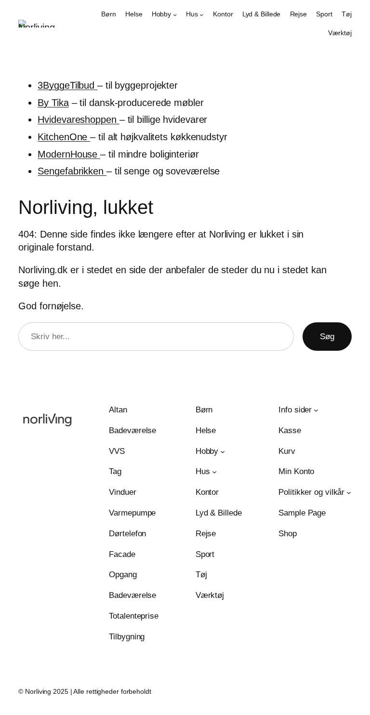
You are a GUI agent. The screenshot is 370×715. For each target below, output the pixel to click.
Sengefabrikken (72, 171)
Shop (287, 533)
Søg (327, 336)
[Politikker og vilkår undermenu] (348, 492)
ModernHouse (69, 154)
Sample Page (302, 512)
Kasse (289, 430)
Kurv (286, 451)
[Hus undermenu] (201, 14)
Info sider (295, 409)
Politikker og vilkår (311, 492)
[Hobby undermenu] (175, 14)
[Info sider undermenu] (316, 410)
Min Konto (296, 471)
